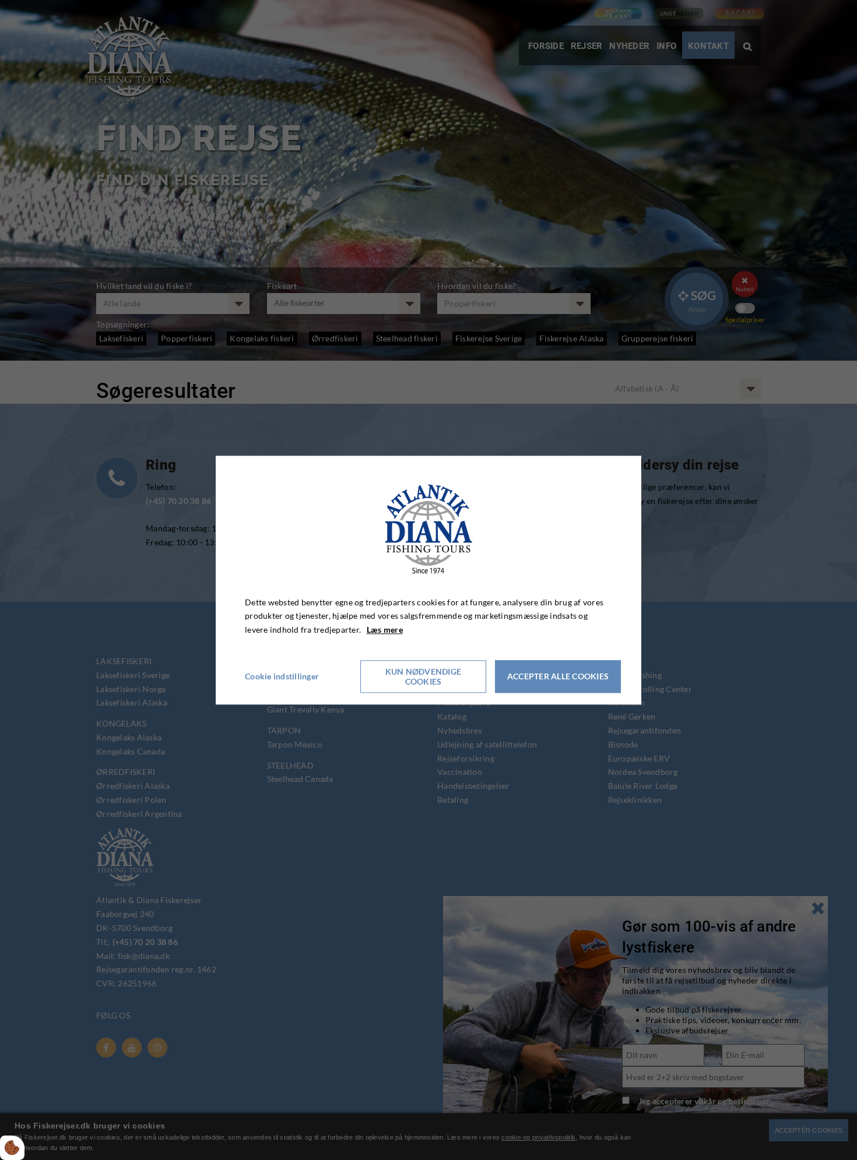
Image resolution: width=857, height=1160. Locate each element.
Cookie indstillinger (282, 676)
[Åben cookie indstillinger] (12, 1148)
